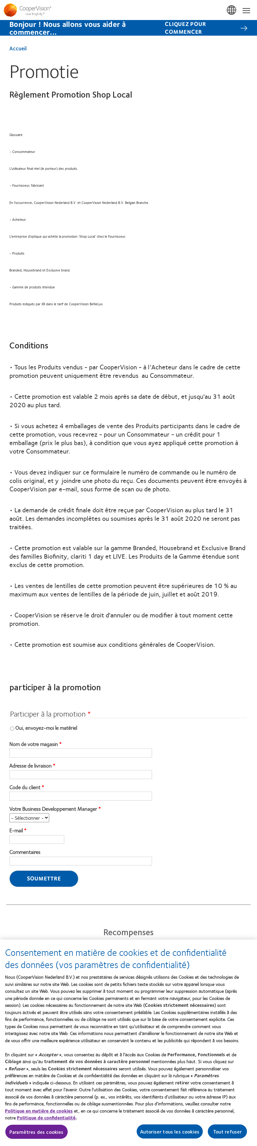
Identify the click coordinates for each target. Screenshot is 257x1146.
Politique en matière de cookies (39, 1110)
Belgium (232, 10)
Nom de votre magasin (33, 744)
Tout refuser (227, 1131)
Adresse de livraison (30, 766)
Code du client (24, 787)
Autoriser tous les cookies (169, 1131)
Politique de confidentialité (46, 1117)
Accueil (18, 48)
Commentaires (24, 852)
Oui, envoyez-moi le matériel (46, 727)
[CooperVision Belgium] (128, 10)
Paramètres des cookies (36, 1132)
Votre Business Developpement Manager (53, 809)
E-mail (16, 830)
